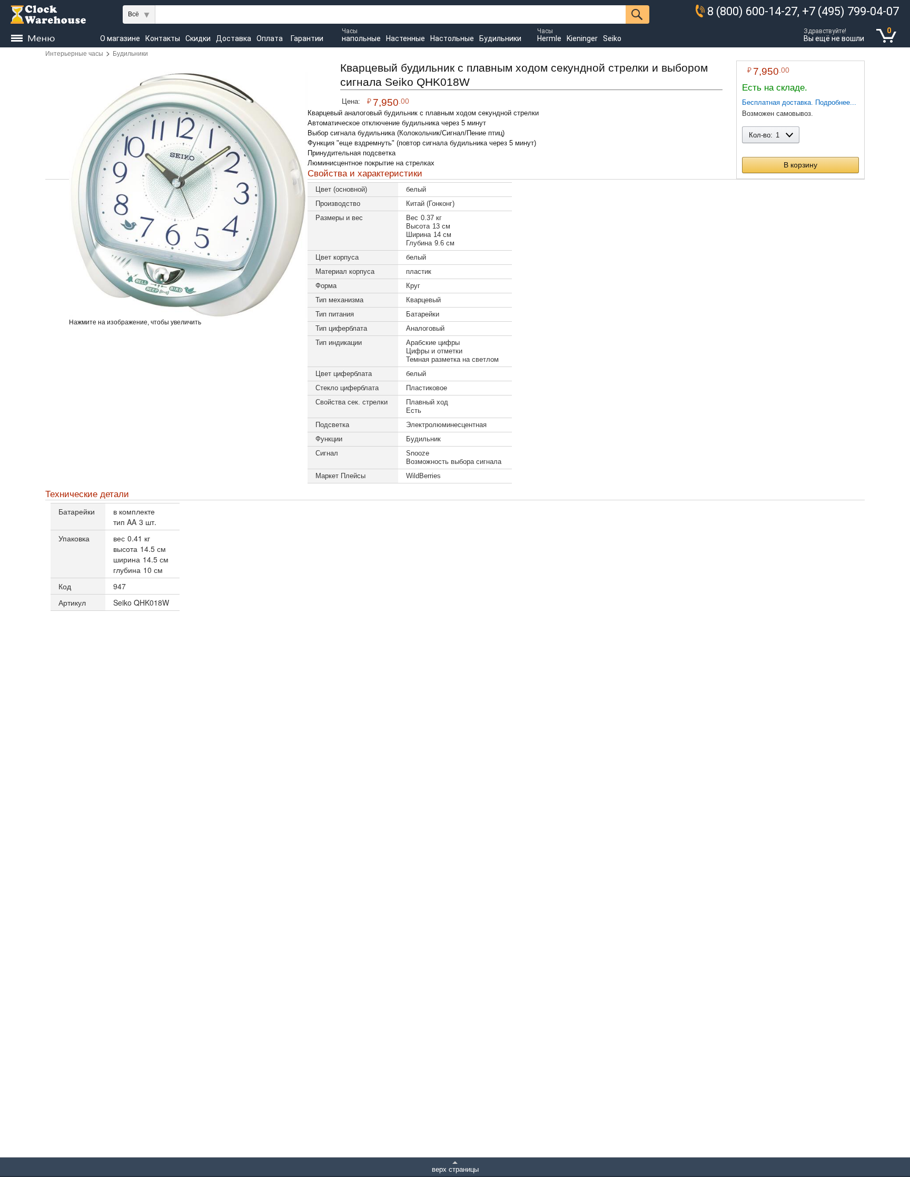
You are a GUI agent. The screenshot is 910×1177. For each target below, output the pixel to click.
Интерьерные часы (74, 53)
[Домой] (48, 14)
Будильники (130, 53)
